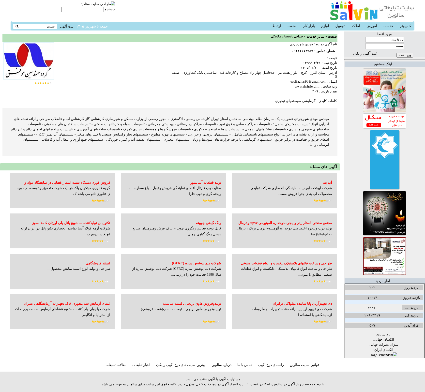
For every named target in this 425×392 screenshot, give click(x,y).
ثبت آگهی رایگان (365, 53)
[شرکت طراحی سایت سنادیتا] (97, 4)
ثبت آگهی (67, 26)
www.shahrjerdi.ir (307, 86)
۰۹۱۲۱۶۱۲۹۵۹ (302, 51)
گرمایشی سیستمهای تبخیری (295, 101)
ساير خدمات (315, 36)
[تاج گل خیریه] (384, 234)
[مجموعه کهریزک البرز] (384, 111)
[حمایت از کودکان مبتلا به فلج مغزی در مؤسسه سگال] (384, 127)
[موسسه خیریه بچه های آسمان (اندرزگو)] (385, 188)
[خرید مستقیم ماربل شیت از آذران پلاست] (384, 274)
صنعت (332, 36)
